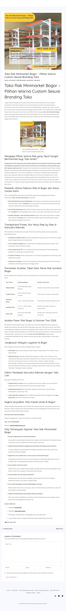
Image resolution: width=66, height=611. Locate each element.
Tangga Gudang (30, 592)
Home (8, 590)
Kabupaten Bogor (20, 511)
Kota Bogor (18, 507)
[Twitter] (62, 596)
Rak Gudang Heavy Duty (26, 590)
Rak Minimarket (54, 590)
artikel (38, 592)
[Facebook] (59, 596)
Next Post (60, 529)
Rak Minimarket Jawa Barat (25, 80)
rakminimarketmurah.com (17, 425)
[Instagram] (55, 596)
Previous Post (7, 529)
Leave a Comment (9, 80)
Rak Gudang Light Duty (42, 590)
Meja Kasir (15, 590)
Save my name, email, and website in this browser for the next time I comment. (30, 573)
